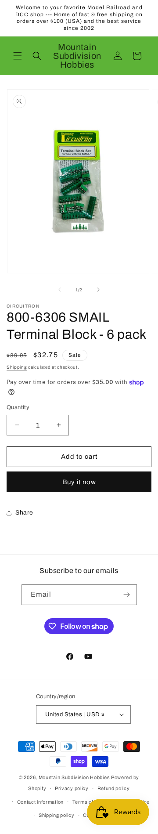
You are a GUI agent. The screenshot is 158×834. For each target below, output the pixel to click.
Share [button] (24, 512)
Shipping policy (57, 815)
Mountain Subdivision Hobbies (74, 777)
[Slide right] (98, 289)
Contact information (40, 802)
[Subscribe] (126, 594)
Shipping (17, 367)
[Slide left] (59, 289)
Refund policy (113, 788)
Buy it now (79, 482)
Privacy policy (72, 788)
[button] (17, 55)
